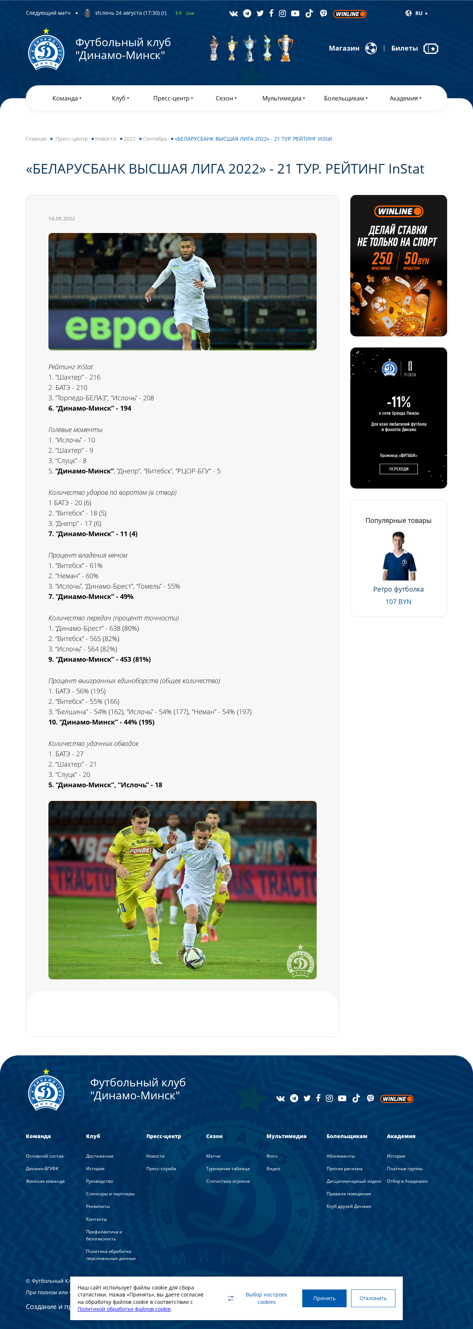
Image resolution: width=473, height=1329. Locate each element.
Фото (272, 1156)
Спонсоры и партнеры (110, 1194)
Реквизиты (98, 1206)
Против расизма (345, 1168)
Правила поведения (349, 1194)
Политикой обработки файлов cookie (124, 1308)
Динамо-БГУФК (42, 1168)
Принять (324, 1298)
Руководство (99, 1181)
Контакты (96, 1219)
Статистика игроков (228, 1181)
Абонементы (341, 1156)
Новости (105, 138)
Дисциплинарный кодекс (354, 1181)
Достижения (99, 1156)
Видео (273, 1168)
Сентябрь (155, 138)
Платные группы (405, 1168)
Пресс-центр (71, 138)
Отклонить (373, 1298)
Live (190, 13)
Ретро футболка (398, 589)
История (95, 1168)
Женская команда (45, 1181)
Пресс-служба (161, 1168)
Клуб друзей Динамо (349, 1206)
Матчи (213, 1156)
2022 (130, 138)
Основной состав (45, 1156)
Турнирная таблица (228, 1168)
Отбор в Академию (407, 1181)
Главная (36, 138)
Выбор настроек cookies (266, 1298)
